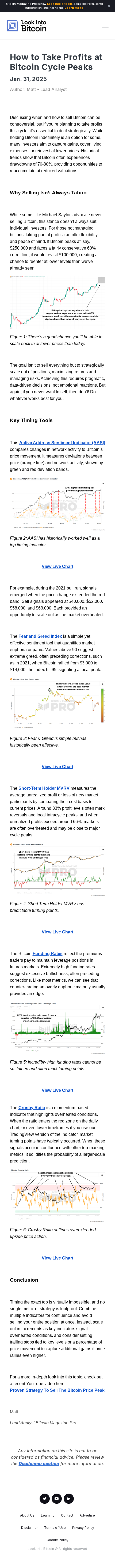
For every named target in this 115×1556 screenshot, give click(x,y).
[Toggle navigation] (105, 25)
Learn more (73, 8)
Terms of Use (55, 1528)
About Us (27, 1515)
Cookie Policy (57, 1540)
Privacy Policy (83, 1528)
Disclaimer (29, 1528)
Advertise (87, 1515)
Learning (48, 1515)
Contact (67, 1515)
